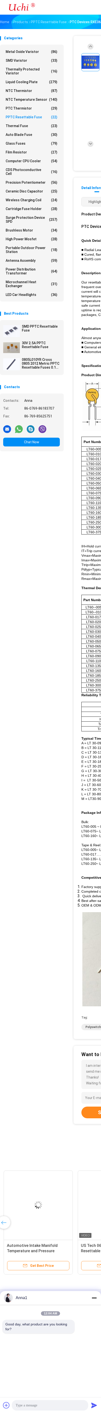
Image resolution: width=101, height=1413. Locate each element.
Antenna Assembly (31, 260)
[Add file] (6, 1405)
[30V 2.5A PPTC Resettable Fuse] (11, 347)
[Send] (94, 1405)
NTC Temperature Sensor (31, 99)
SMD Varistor (31, 60)
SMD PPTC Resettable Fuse (40, 328)
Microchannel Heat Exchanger (31, 284)
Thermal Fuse (31, 126)
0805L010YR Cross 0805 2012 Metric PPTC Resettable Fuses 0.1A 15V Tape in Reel (40, 363)
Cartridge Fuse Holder (31, 209)
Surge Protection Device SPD (31, 219)
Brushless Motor (31, 230)
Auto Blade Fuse (31, 135)
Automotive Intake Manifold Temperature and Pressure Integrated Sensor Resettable (33, 1251)
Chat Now (31, 442)
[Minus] (94, 1298)
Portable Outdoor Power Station (31, 250)
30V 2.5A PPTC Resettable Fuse (35, 345)
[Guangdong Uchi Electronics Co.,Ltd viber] (42, 429)
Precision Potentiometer (31, 182)
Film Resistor (31, 152)
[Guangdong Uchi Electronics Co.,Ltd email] (7, 429)
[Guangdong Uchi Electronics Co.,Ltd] (21, 7)
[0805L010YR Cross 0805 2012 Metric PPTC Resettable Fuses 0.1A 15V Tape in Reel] (11, 364)
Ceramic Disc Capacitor (31, 191)
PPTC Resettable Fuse (31, 117)
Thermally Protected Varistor (31, 71)
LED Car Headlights (31, 295)
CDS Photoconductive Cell (31, 172)
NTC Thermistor (31, 91)
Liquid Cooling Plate (31, 82)
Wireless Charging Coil (31, 200)
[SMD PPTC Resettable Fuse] (11, 331)
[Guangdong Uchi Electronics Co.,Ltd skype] (31, 429)
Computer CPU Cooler (31, 161)
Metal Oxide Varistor (31, 52)
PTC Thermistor (31, 108)
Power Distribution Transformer (31, 271)
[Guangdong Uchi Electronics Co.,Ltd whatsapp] (19, 429)
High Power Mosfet (31, 239)
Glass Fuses (31, 143)
